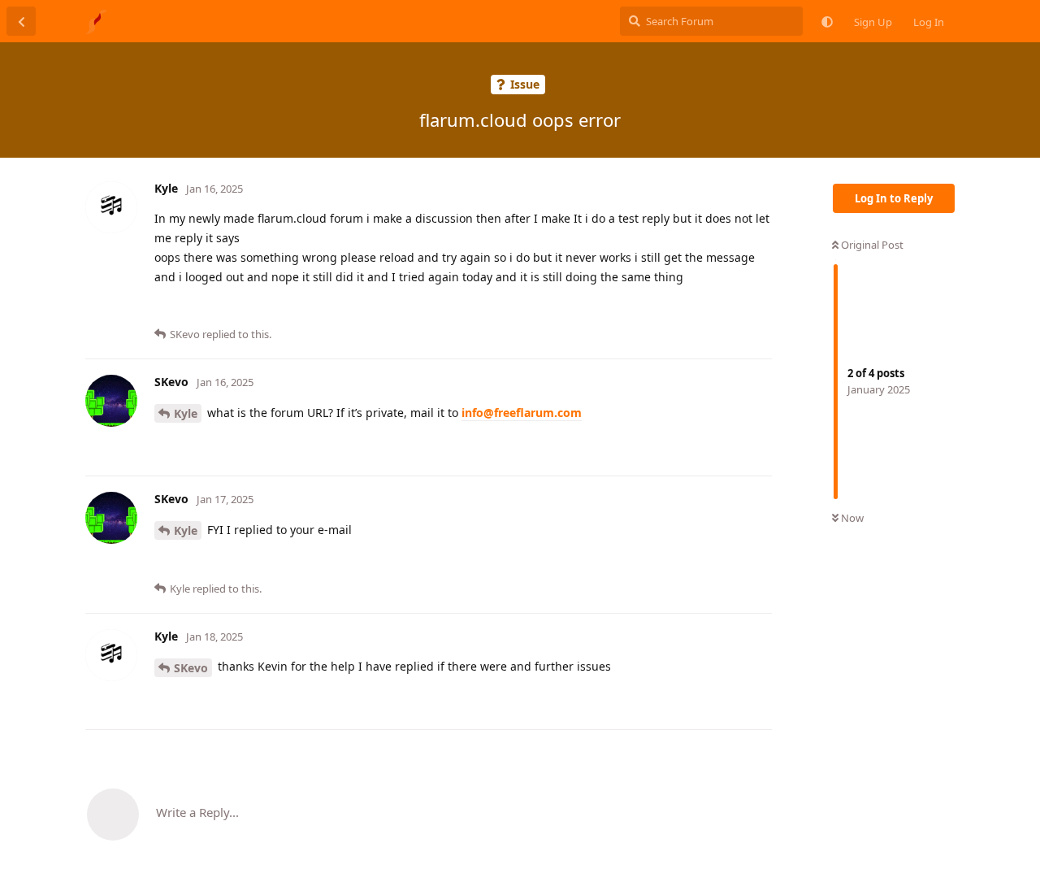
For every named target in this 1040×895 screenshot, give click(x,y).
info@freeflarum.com (522, 412)
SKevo (191, 668)
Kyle (185, 413)
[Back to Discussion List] (21, 21)
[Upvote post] (708, 309)
